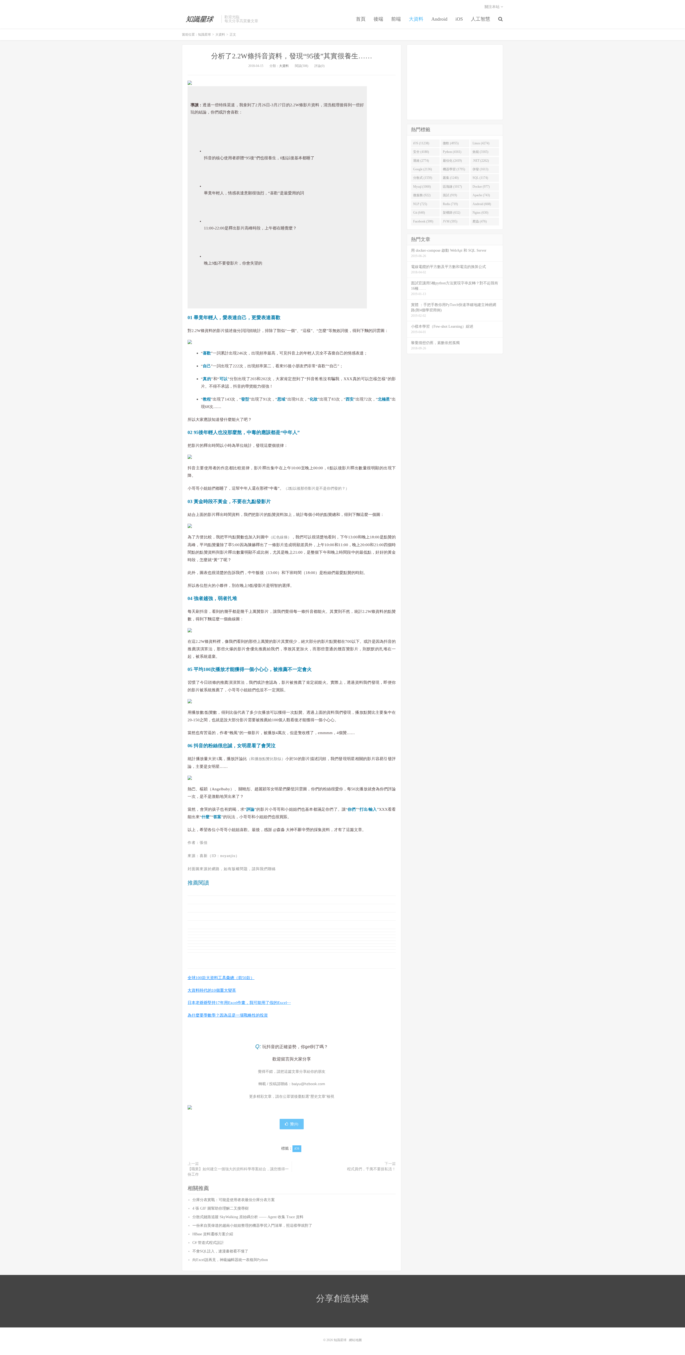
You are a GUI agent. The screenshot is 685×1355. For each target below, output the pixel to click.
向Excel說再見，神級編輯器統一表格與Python (230, 1260)
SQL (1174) (480, 178)
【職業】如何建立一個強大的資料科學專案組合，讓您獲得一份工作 (238, 1171)
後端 (378, 19)
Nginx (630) (480, 212)
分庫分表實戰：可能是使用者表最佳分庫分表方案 (233, 1200)
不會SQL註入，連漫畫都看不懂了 (220, 1251)
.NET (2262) (481, 161)
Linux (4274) (481, 143)
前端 (396, 19)
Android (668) (482, 204)
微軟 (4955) (451, 143)
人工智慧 (480, 19)
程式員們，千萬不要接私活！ (371, 1169)
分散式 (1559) (422, 178)
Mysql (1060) (422, 186)
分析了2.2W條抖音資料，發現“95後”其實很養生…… (291, 56)
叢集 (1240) (451, 178)
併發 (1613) (480, 169)
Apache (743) (481, 195)
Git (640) (419, 212)
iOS (459, 19)
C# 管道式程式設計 (208, 1243)
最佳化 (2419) (452, 161)
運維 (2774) (421, 161)
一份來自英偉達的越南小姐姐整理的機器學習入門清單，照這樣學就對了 (252, 1226)
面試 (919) (450, 195)
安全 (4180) (421, 152)
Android (439, 19)
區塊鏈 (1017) (452, 186)
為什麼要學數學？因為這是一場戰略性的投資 (228, 1015)
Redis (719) (450, 204)
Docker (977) (481, 186)
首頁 (361, 19)
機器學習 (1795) (454, 169)
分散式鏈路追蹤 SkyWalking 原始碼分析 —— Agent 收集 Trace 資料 (247, 1217)
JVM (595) (450, 221)
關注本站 (493, 7)
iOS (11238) (421, 143)
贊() (294, 1124)
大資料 (416, 19)
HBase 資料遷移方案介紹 (212, 1234)
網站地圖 (355, 1340)
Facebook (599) (423, 221)
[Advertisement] (455, 82)
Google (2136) (422, 169)
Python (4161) (452, 152)
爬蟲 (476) (480, 221)
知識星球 (200, 19)
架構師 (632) (451, 212)
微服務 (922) (422, 195)
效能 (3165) (480, 152)
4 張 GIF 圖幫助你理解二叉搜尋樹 (220, 1208)
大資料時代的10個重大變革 (212, 990)
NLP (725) (420, 204)
